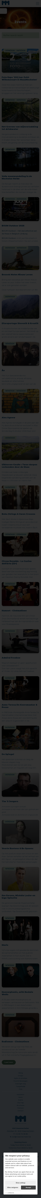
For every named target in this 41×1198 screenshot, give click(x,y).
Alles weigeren (12, 1187)
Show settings (20, 1183)
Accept (28, 1187)
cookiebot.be (10, 1192)
